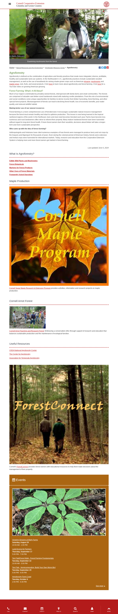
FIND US (58, 611)
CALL (8, 611)
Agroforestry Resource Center (55, 68)
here (51, 84)
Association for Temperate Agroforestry (24, 358)
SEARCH (75, 611)
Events (20, 480)
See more (99, 586)
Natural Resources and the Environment (29, 68)
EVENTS (42, 611)
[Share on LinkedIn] (105, 68)
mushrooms (95, 81)
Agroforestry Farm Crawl (21, 577)
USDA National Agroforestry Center (23, 350)
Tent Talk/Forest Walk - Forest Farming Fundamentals (33, 558)
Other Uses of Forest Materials (22, 171)
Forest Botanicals (16, 164)
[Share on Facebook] (100, 68)
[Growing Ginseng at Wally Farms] (59, 513)
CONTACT (25, 611)
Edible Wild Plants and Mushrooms (23, 161)
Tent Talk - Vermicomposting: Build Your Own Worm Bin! (34, 567)
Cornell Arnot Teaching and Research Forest (26, 331)
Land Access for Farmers (22, 549)
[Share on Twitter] (102, 68)
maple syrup (14, 84)
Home (11, 68)
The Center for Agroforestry (19, 354)
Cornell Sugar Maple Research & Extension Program (30, 288)
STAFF (92, 611)
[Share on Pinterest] (107, 68)
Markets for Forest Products (21, 168)
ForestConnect (22, 467)
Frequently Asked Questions (21, 175)
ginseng (87, 81)
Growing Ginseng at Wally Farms (25, 540)
